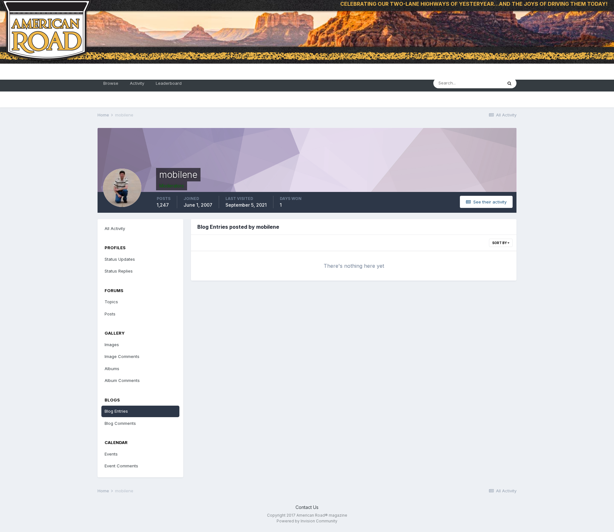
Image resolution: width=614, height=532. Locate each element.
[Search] (509, 83)
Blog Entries (116, 411)
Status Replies (119, 271)
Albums (112, 368)
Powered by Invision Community (307, 521)
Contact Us (307, 507)
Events (111, 454)
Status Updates (120, 259)
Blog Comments (120, 423)
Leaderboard (169, 83)
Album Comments (122, 380)
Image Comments (122, 356)
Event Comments (121, 465)
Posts (110, 313)
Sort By (500, 243)
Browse (110, 83)
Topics (111, 301)
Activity (137, 83)
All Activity (115, 228)
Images (112, 344)
